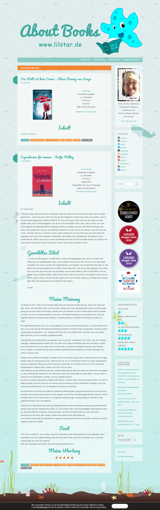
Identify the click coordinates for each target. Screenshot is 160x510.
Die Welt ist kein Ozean (53, 140)
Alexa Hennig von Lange (37, 140)
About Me (85, 60)
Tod (95, 465)
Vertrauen (101, 465)
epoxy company (123, 399)
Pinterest (123, 157)
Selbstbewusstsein (80, 465)
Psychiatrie (76, 140)
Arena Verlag (86, 169)
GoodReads (124, 151)
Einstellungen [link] (42, 507)
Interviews (114, 60)
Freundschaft (34, 465)
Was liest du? (124, 164)
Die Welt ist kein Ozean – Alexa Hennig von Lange (56, 79)
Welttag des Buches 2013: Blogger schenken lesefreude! (127, 413)
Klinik (62, 140)
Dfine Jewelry (122, 387)
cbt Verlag (86, 91)
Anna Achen (122, 410)
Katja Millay (57, 465)
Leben (64, 465)
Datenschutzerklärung (125, 457)
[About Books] (80, 56)
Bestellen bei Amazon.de (86, 112)
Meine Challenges (131, 60)
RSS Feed (123, 170)
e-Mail (122, 167)
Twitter (122, 145)
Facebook (123, 138)
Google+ (123, 161)
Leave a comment (87, 140)
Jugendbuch (25, 140)
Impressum (122, 452)
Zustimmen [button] (119, 506)
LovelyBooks (124, 154)
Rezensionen (99, 60)
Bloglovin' (123, 148)
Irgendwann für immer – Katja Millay (47, 157)
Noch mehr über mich (128, 121)
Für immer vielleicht (46, 465)
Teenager (90, 465)
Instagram (123, 141)
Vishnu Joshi (122, 421)
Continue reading (29, 134)
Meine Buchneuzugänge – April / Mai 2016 (128, 402)
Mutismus (69, 140)
